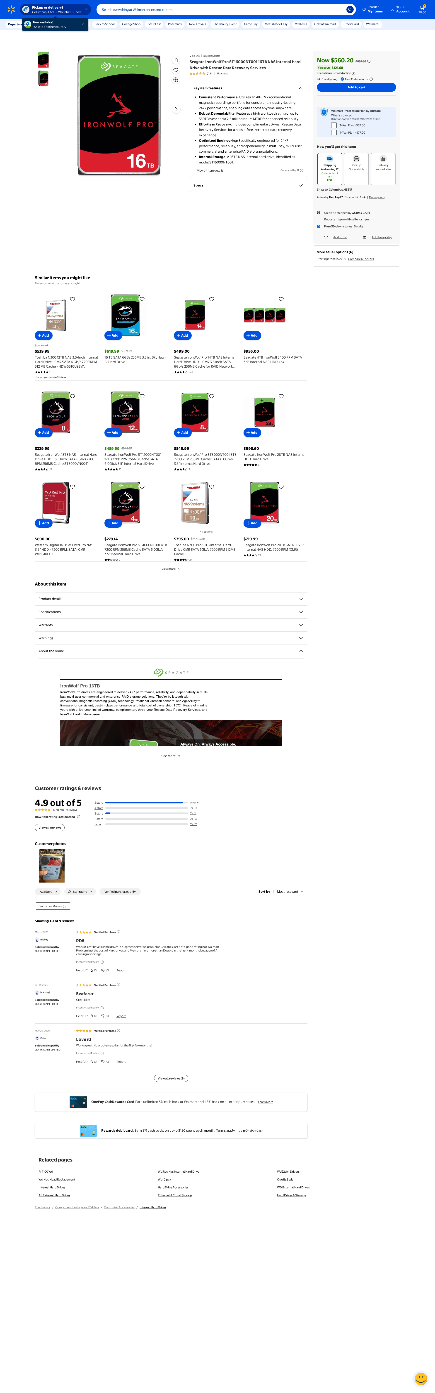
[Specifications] (301, 612)
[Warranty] (301, 625)
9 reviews (71, 809)
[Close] (84, 24)
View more (169, 569)
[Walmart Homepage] (11, 9)
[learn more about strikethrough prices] (369, 61)
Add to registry (382, 237)
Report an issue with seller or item (346, 219)
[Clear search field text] (339, 9)
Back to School (105, 24)
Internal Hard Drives (52, 1187)
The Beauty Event (225, 24)
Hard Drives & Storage (291, 1195)
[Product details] (301, 598)
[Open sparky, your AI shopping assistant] (421, 1379)
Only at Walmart (325, 24)
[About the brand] (301, 651)
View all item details (210, 170)
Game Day (251, 24)
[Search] (350, 9)
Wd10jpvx (164, 1179)
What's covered (341, 115)
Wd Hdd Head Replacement (57, 1179)
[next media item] (176, 109)
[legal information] (353, 73)
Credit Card (351, 24)
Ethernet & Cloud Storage (175, 1195)
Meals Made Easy (276, 24)
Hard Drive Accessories (173, 1187)
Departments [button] (17, 24)
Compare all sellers (361, 259)
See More (168, 756)
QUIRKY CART (361, 213)
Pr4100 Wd (46, 1171)
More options (376, 197)
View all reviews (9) (171, 1078)
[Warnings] (301, 638)
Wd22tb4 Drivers (288, 1171)
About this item (50, 584)
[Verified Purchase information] (118, 932)
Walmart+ (373, 24)
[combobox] (226, 9)
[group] (209, 73)
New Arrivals (197, 24)
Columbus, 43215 (340, 189)
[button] (373, 9)
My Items (301, 24)
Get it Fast (154, 24)
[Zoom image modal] (176, 80)
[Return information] (370, 79)
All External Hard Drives (54, 1195)
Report (121, 970)
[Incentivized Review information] (102, 962)
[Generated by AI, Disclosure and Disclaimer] (301, 170)
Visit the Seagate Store (205, 55)
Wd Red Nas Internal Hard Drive (178, 1171)
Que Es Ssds (285, 1179)
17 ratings (222, 73)
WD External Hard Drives (293, 1187)
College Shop (131, 24)
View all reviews (50, 827)
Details (358, 226)
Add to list (340, 237)
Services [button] (45, 24)
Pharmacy (175, 24)
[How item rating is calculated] (78, 817)
